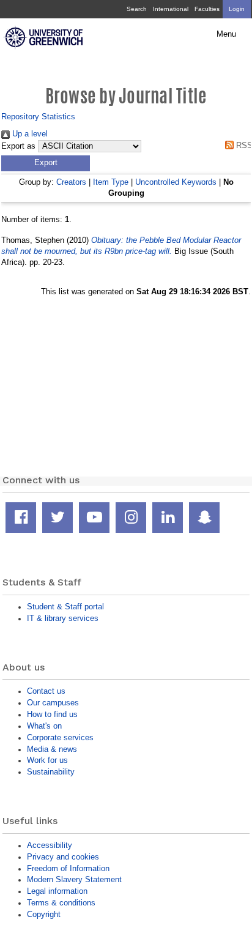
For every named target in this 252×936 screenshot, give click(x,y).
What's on (44, 725)
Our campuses (53, 702)
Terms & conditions (61, 902)
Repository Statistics (38, 116)
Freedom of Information (68, 868)
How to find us (52, 714)
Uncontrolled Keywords (176, 182)
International (170, 9)
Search (137, 9)
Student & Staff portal (65, 606)
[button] (45, 163)
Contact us (46, 691)
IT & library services (62, 618)
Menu (226, 34)
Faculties (207, 9)
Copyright (44, 914)
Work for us (47, 760)
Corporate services (60, 737)
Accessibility (49, 845)
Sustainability (51, 771)
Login (237, 9)
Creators (71, 182)
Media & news (52, 749)
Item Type (110, 182)
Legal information (57, 891)
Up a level (29, 133)
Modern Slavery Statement (74, 879)
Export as (18, 146)
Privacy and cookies (63, 856)
